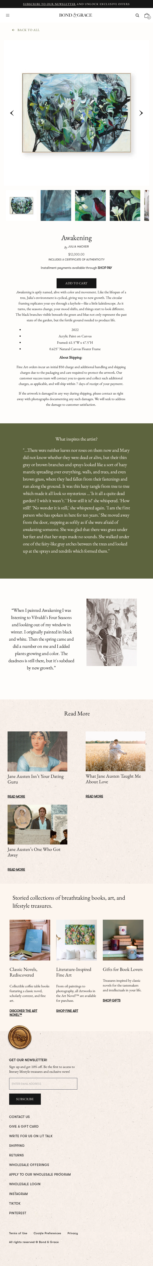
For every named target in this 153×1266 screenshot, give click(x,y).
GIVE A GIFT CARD (24, 1126)
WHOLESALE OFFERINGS (29, 1165)
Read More (16, 796)
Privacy (73, 1233)
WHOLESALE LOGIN (25, 1184)
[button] (7, 15)
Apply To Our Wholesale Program (40, 1174)
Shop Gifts (112, 1000)
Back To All (29, 30)
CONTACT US (19, 1117)
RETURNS (16, 1155)
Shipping (17, 1146)
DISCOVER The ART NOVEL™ (23, 1013)
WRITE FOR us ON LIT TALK (31, 1136)
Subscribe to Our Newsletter (49, 4)
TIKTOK (15, 1203)
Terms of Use (18, 1233)
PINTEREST (17, 1213)
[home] (75, 15)
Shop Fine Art (67, 1011)
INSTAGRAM (18, 1194)
